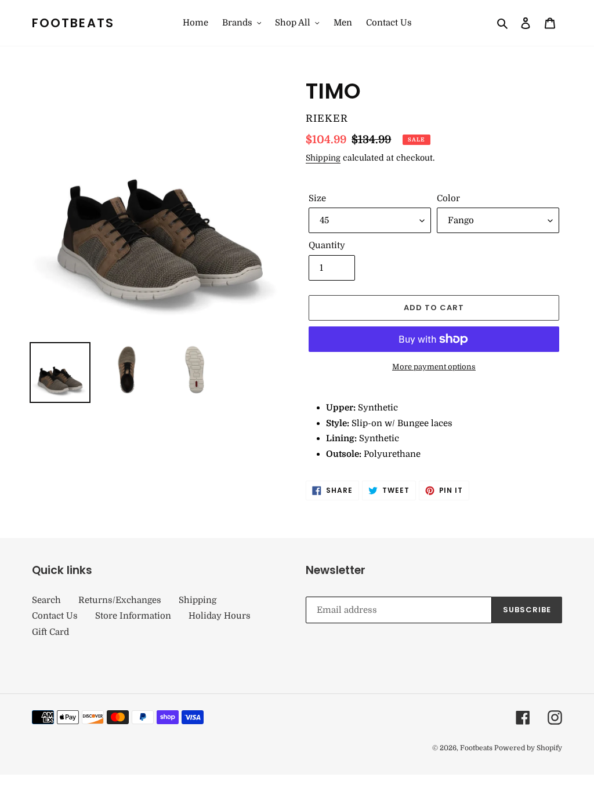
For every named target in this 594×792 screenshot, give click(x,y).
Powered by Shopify (528, 748)
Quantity (327, 245)
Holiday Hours (220, 616)
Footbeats (73, 23)
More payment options (434, 366)
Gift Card (50, 632)
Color (448, 198)
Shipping (323, 157)
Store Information (133, 616)
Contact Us (55, 616)
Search (46, 600)
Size (317, 198)
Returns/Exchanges (119, 600)
